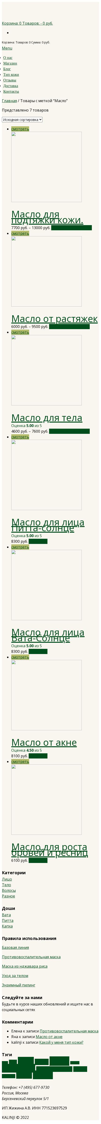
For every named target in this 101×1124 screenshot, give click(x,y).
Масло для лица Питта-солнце (48, 525)
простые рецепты (54, 1069)
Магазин (10, 63)
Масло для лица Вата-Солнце (48, 635)
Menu (7, 48)
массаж (74, 1062)
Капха (7, 926)
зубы (5, 1062)
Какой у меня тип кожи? (61, 1042)
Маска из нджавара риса (24, 966)
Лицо (7, 879)
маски (42, 1062)
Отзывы (9, 80)
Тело (6, 884)
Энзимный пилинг (18, 985)
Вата (6, 914)
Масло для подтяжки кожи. (47, 217)
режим (80, 1069)
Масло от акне (44, 742)
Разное (8, 896)
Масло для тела (46, 417)
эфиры (43, 1074)
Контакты (11, 91)
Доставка (10, 86)
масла (59, 1061)
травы (24, 1075)
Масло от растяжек (54, 318)
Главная (9, 100)
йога (13, 1062)
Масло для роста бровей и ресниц (49, 849)
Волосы (9, 890)
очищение (18, 1068)
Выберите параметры (71, 227)
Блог (7, 69)
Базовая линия (15, 947)
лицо (26, 1061)
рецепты (8, 1076)
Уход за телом (15, 975)
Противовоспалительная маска (31, 956)
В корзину (38, 541)
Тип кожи (11, 75)
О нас (7, 58)
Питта (7, 920)
